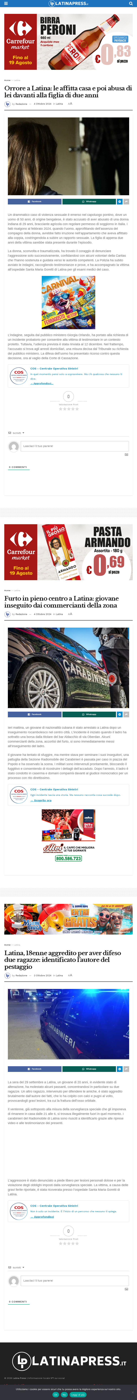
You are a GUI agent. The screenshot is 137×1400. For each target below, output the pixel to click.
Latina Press (19, 1378)
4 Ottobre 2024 (42, 103)
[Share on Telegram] (120, 201)
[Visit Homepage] (68, 3)
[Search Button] (131, 3)
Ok (55, 1394)
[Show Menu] (6, 3)
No (64, 1394)
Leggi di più (78, 1394)
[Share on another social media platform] (126, 201)
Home (7, 80)
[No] (132, 1392)
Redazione (21, 103)
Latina (17, 80)
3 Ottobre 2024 (42, 975)
